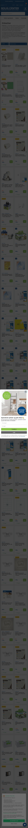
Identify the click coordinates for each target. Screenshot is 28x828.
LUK (14, 432)
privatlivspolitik (22, 436)
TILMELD (14, 429)
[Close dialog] (26, 392)
